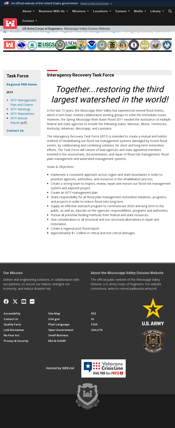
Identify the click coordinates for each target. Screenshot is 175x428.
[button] (96, 3)
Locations (101, 11)
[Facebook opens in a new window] (6, 301)
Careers (121, 11)
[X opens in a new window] (15, 301)
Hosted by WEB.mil (60, 368)
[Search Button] (170, 11)
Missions (79, 11)
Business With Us (52, 11)
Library (156, 11)
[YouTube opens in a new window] (24, 301)
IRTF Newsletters (22, 114)
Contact (28, 20)
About (27, 11)
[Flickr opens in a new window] (32, 301)
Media (139, 11)
